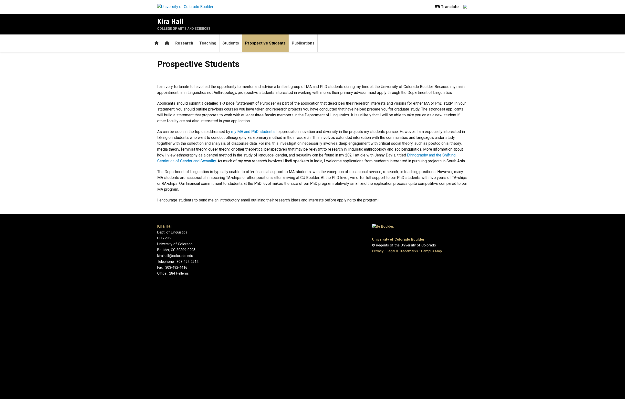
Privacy (378, 251)
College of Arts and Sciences (183, 28)
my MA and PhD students (253, 131)
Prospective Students (265, 43)
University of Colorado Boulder (398, 239)
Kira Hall (170, 21)
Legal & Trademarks (402, 251)
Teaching (207, 43)
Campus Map (431, 251)
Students (230, 43)
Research (184, 43)
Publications (303, 43)
